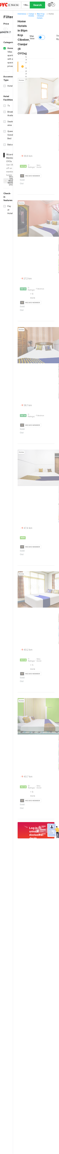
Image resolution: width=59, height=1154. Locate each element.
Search (37, 5)
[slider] (4, 29)
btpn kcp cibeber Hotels (41, 16)
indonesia (22, 14)
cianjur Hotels (31, 15)
